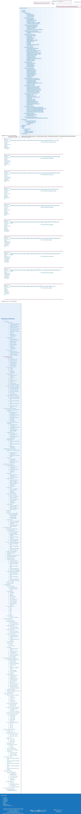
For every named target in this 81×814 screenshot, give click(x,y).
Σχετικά (23, 10)
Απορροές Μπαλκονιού (32, 73)
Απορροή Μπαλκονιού (14, 635)
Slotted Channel (13, 664)
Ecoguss (11, 368)
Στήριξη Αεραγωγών (31, 56)
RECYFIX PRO (13, 660)
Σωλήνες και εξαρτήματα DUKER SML (35, 107)
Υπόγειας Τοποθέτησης (31, 27)
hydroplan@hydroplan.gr (72, 6)
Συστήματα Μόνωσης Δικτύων (30, 116)
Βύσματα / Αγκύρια (31, 59)
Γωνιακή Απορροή (30, 69)
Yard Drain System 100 (14, 388)
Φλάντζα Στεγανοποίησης (32, 102)
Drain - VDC (29, 98)
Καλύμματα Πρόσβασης (32, 114)
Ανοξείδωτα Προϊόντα (31, 57)
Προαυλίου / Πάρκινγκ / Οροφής (33, 22)
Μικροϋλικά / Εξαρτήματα (32, 51)
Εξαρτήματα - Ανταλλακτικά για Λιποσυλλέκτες (13, 335)
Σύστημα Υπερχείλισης (14, 655)
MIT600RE (12, 592)
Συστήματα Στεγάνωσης (29, 85)
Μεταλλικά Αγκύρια (31, 63)
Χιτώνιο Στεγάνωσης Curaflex (33, 91)
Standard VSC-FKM (13, 752)
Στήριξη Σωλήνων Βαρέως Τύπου (34, 53)
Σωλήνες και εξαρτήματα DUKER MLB (35, 110)
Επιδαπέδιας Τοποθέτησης (32, 26)
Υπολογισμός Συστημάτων (29, 120)
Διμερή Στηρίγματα (13, 533)
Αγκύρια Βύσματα (28, 62)
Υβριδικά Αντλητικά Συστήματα (30, 30)
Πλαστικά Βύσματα (31, 65)
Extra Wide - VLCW (13, 736)
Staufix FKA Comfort (31, 35)
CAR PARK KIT (13, 652)
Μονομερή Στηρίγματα (14, 531)
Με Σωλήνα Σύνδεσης (14, 622)
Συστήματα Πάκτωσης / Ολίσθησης (34, 52)
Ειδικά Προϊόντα (30, 66)
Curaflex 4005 (12, 718)
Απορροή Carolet (30, 75)
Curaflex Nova (12, 701)
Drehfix (11, 379)
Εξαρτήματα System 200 (14, 384)
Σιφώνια (28, 124)
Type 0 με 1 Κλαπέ (13, 495)
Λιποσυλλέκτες (30, 14)
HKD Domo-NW (13, 706)
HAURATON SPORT (31, 81)
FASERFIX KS (13, 677)
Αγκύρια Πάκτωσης (13, 587)
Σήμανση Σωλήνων (31, 60)
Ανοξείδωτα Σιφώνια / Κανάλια (33, 23)
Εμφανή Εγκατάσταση (14, 469)
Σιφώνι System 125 (13, 360)
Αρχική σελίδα (24, 136)
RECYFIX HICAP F (13, 685)
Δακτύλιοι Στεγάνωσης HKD (33, 87)
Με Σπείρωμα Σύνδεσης (14, 624)
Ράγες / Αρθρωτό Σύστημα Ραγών (34, 50)
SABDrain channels (31, 84)
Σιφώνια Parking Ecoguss (14, 387)
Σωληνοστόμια (30, 45)
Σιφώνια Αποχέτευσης (28, 17)
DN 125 (11, 725)
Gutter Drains (12, 392)
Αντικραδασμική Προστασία (33, 48)
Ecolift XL (29, 33)
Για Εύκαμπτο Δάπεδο (14, 776)
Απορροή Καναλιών (31, 74)
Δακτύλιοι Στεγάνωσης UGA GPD (34, 89)
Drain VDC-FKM (13, 754)
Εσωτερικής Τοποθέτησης (14, 786)
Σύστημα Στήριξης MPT (32, 55)
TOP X (11, 666)
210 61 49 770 (46, 3)
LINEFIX (11, 672)
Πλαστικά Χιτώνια (13, 602)
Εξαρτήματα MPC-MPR (14, 548)
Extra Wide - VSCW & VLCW (33, 96)
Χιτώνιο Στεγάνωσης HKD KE (33, 92)
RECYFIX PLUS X (13, 681)
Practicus (11, 369)
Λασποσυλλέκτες (30, 16)
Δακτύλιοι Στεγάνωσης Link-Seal (33, 88)
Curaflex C (12, 696)
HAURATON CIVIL (31, 80)
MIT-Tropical (12, 598)
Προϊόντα (24, 11)
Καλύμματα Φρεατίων (28, 113)
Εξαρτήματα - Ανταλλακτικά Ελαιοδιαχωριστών (13, 347)
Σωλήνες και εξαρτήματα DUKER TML (35, 109)
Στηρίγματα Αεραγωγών (14, 539)
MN (10, 607)
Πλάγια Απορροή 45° (31, 72)
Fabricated (12, 747)
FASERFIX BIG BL (13, 679)
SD (10, 613)
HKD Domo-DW (13, 704)
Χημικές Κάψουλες (13, 599)
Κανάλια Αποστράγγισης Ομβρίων (31, 78)
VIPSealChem (30, 104)
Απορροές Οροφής (13, 394)
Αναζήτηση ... (55, 1)
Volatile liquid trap (13, 380)
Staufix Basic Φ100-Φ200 (32, 40)
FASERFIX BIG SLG (14, 678)
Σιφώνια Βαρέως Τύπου (32, 20)
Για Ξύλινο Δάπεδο (13, 777)
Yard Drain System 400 (14, 391)
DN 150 (11, 726)
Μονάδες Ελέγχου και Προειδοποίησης (35, 29)
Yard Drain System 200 (14, 390)
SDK (11, 614)
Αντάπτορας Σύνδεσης (14, 651)
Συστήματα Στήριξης (28, 47)
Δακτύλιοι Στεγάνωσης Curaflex (33, 86)
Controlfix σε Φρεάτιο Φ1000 (33, 44)
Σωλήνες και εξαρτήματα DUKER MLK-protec (36, 108)
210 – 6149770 (14, 810)
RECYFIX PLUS (13, 662)
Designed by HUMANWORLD (59, 811)
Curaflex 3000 (12, 715)
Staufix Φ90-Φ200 (30, 37)
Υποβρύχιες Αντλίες (31, 28)
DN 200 (11, 727)
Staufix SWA (29, 36)
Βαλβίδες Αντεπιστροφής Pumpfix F (34, 31)
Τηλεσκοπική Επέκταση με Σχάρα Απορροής (67, 136)
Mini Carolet (12, 645)
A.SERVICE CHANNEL (14, 688)
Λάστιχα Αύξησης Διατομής (32, 101)
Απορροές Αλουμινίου (29, 67)
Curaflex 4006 (12, 716)
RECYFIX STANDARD (14, 663)
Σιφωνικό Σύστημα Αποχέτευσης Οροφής (35, 111)
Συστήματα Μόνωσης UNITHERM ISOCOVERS (37, 118)
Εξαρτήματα (29, 77)
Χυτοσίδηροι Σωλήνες (29, 106)
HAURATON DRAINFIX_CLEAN (34, 82)
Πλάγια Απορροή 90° (31, 71)
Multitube (29, 42)
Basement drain (12, 383)
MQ (10, 610)
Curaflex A (12, 699)
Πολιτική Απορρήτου (7, 805)
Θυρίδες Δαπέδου (30, 115)
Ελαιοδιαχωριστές (30, 15)
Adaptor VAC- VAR (31, 99)
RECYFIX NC (12, 682)
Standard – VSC (30, 94)
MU (10, 611)
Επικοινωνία (24, 133)
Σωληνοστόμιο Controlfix (14, 521)
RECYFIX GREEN (13, 671)
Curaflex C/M (12, 697)
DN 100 (11, 723)
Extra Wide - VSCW (13, 734)
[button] (23, 8)
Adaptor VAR (12, 741)
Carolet (11, 644)
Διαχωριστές (27, 13)
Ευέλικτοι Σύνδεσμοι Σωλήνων (30, 93)
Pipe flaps (29, 43)
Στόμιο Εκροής (12, 656)
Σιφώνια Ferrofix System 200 (53, 136)
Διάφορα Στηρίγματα (13, 540)
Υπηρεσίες (24, 119)
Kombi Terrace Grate (14, 653)
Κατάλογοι (24, 125)
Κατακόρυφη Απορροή (31, 70)
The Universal (12, 377)
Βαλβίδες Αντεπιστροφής (29, 34)
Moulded (11, 745)
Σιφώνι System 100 (13, 359)
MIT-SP (11, 594)
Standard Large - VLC (31, 95)
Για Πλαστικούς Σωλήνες (14, 711)
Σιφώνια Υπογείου (30, 21)
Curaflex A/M (12, 700)
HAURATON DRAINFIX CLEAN (13, 690)
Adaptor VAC (12, 740)
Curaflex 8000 (12, 719)
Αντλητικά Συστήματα (31, 121)
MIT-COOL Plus (13, 596)
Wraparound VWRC (31, 100)
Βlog (23, 127)
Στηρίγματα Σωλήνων (31, 49)
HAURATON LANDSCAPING (33, 79)
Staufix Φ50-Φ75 (30, 41)
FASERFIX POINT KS (14, 686)
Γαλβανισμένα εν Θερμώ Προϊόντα (34, 58)
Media (23, 126)
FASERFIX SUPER (13, 675)
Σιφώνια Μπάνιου (30, 19)
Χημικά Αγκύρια (30, 64)
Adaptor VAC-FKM (13, 755)
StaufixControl (30, 38)
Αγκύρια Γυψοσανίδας (14, 617)
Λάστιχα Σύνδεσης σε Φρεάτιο (33, 103)
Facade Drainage (13, 670)
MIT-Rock (12, 595)
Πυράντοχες (12, 782)
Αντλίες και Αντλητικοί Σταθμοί (30, 24)
